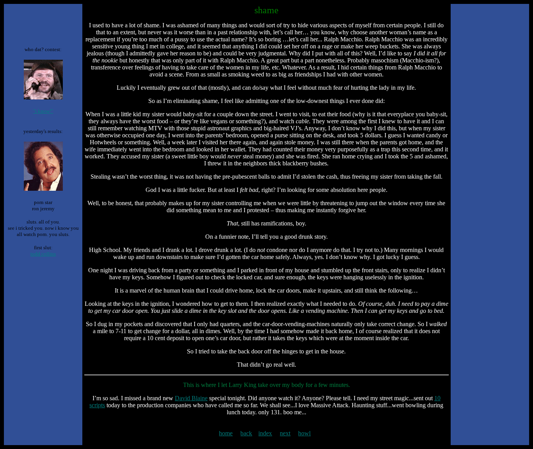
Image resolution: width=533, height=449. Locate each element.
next (285, 433)
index (265, 433)
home (226, 433)
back (246, 433)
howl (304, 433)
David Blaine (191, 398)
